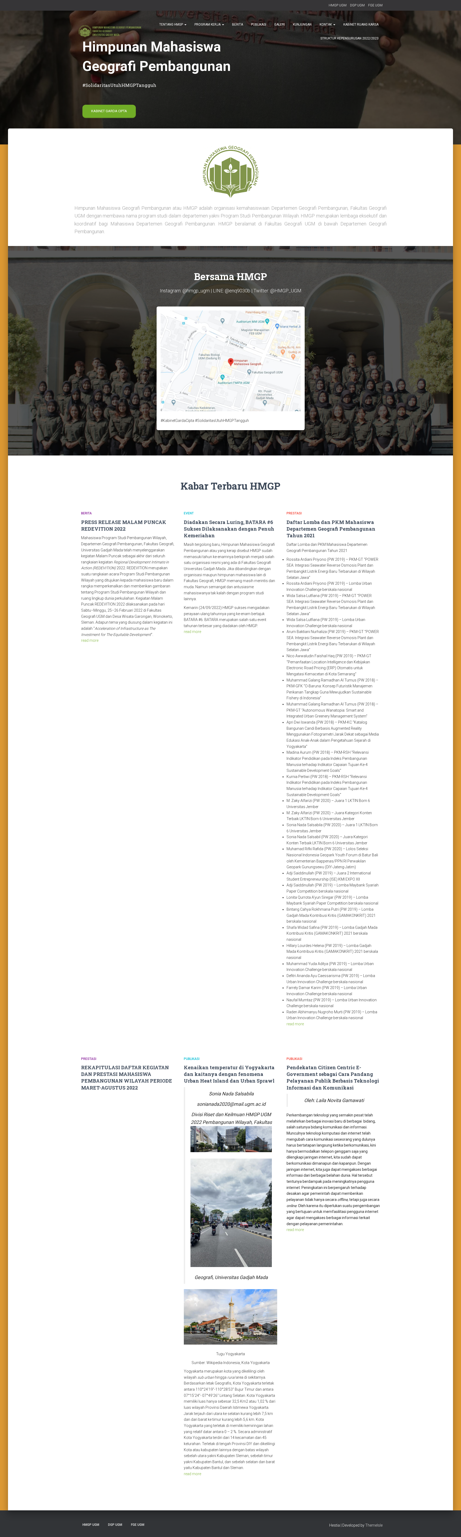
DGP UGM (357, 5)
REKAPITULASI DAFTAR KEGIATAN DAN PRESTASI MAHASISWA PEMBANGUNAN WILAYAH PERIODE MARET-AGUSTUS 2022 (126, 1077)
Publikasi (258, 24)
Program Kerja (207, 24)
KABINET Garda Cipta (109, 111)
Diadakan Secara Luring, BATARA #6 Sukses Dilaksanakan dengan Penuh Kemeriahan (229, 529)
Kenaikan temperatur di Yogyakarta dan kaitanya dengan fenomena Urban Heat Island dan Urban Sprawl (229, 1074)
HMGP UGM (338, 5)
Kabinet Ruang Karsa (361, 24)
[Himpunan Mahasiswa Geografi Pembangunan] (109, 31)
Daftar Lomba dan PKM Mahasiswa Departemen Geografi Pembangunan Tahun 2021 (331, 529)
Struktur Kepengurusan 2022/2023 (349, 38)
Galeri (279, 24)
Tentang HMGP (171, 24)
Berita (237, 24)
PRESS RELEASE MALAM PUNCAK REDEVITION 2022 (123, 525)
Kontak (326, 24)
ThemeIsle (374, 1525)
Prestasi (294, 513)
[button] (185, 24)
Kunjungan (302, 24)
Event (189, 513)
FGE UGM (375, 5)
